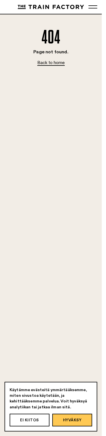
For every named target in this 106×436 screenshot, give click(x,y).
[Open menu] (92, 7)
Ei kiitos (29, 420)
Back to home (51, 62)
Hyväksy (72, 420)
